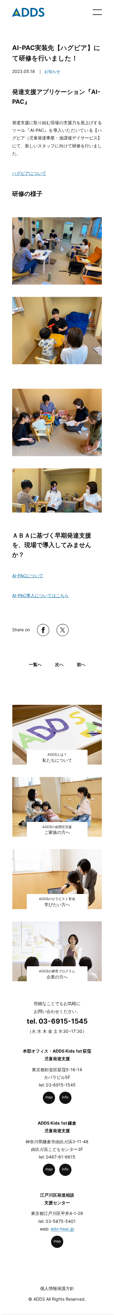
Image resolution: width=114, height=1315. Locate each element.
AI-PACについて (27, 575)
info (65, 1097)
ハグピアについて (29, 173)
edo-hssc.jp (62, 1228)
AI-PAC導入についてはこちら (40, 595)
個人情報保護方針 (57, 1288)
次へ (59, 664)
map (49, 1097)
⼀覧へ (35, 664)
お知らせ (52, 71)
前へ (81, 664)
